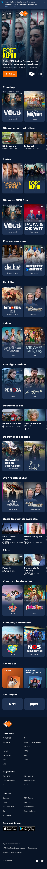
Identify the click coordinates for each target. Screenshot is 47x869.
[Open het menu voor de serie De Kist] (20, 247)
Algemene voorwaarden (11, 844)
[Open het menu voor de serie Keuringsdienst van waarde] (42, 247)
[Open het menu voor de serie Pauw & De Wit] (42, 206)
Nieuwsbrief (28, 776)
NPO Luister (7, 815)
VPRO (26, 751)
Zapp (5, 802)
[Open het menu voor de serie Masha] (42, 587)
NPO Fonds (28, 802)
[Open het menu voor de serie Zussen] (42, 370)
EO (4, 747)
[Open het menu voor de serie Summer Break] (20, 628)
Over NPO (6, 776)
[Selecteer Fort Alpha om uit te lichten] (15, 80)
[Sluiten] (44, 2)
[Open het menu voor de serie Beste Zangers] (42, 93)
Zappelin (6, 798)
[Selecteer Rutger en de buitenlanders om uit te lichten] (32, 80)
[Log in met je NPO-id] (42, 14)
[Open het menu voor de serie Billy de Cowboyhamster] (20, 587)
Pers (4, 785)
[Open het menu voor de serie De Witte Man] (42, 443)
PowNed (27, 747)
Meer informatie (10, 7)
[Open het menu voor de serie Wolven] (20, 93)
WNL (26, 755)
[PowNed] (34, 704)
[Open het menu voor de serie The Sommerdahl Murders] (20, 329)
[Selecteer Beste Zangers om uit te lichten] (23, 80)
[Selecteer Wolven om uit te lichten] (6, 80)
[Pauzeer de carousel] (41, 74)
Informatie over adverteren (12, 852)
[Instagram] (42, 861)
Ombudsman (29, 807)
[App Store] (10, 828)
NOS (4, 764)
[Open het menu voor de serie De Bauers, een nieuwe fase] (42, 288)
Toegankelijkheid (9, 780)
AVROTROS (7, 738)
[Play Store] (27, 828)
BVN (4, 811)
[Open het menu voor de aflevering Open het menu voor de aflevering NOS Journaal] (20, 134)
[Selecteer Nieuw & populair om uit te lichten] (40, 80)
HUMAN (6, 751)
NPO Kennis (28, 798)
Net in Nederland (30, 811)
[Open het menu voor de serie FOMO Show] (20, 288)
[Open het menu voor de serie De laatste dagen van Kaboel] (20, 443)
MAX (4, 760)
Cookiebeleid (32, 848)
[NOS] (12, 704)
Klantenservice (29, 785)
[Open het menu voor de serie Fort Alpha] (42, 165)
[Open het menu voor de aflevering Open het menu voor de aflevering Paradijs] (20, 556)
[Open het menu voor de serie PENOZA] (20, 370)
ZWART (27, 760)
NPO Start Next (8, 807)
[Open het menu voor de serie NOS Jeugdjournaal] (42, 628)
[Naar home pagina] (23, 14)
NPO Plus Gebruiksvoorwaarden (14, 848)
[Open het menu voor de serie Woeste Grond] (20, 165)
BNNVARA (6, 742)
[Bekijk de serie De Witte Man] (34, 456)
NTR (25, 738)
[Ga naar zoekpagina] (36, 14)
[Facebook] (36, 861)
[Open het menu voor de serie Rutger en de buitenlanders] (20, 484)
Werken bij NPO (29, 780)
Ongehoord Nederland (32, 742)
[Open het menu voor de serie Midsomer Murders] (42, 329)
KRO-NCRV (7, 755)
